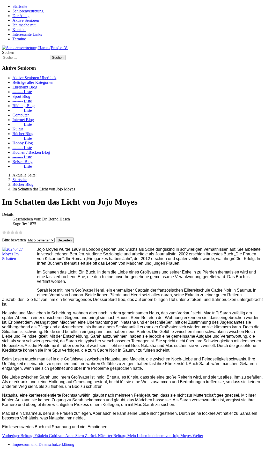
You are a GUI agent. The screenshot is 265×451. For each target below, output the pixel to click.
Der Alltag (21, 15)
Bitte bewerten (14, 240)
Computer (20, 115)
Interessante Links (27, 34)
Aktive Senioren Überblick (34, 78)
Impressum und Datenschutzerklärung (43, 444)
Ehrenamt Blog (24, 87)
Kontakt (19, 29)
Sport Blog (21, 96)
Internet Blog (23, 119)
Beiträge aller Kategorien (32, 82)
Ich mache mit (23, 25)
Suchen (8, 52)
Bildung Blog (23, 105)
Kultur (17, 129)
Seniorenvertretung (27, 11)
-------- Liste (22, 92)
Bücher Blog (22, 133)
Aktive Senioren (25, 20)
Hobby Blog (22, 143)
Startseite (19, 6)
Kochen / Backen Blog (31, 152)
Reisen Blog (22, 161)
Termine (19, 39)
